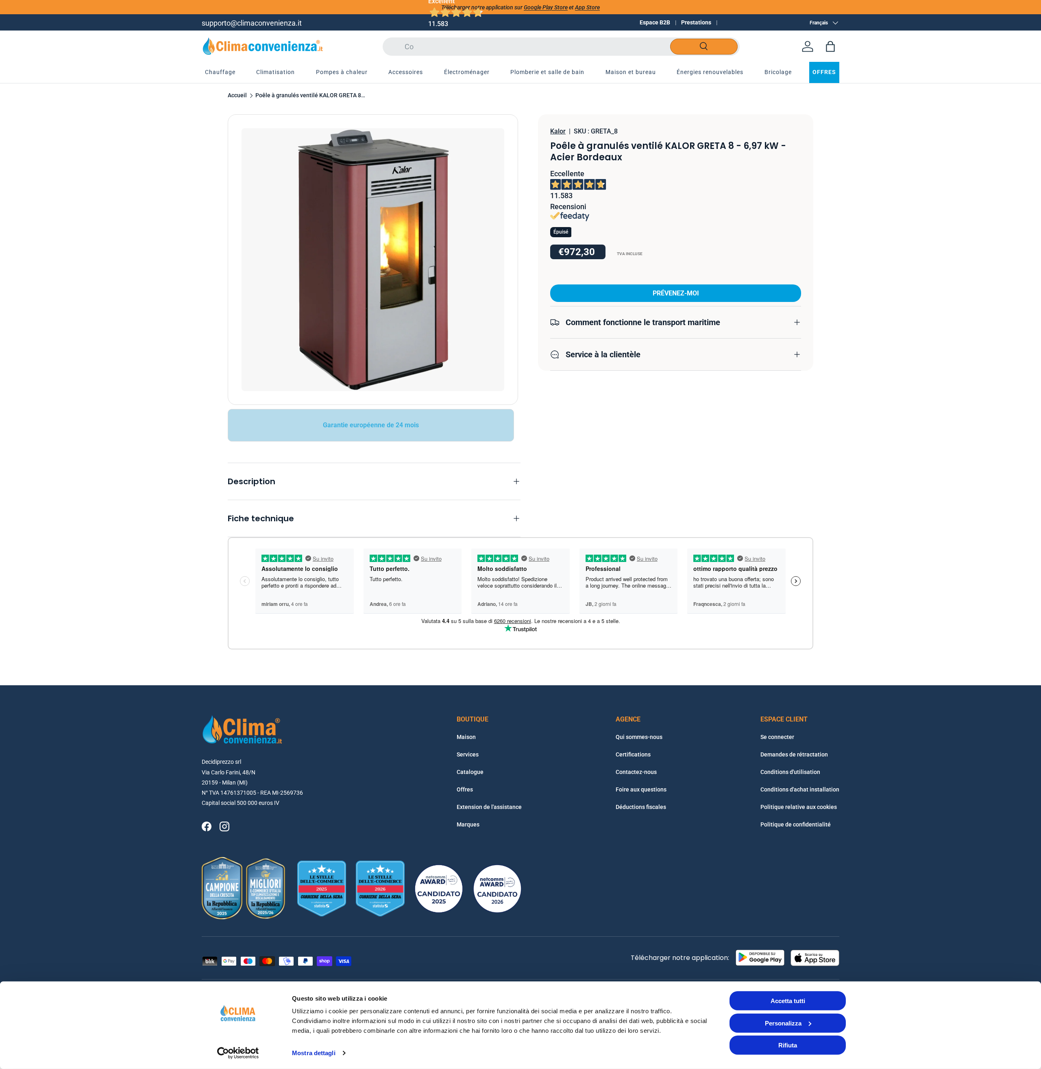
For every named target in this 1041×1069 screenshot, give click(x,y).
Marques (468, 824)
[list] (373, 259)
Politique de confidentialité (795, 824)
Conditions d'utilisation (790, 772)
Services (468, 754)
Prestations (696, 22)
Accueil (237, 95)
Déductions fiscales (641, 807)
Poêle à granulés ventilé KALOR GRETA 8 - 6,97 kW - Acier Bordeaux (310, 95)
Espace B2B (655, 22)
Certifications (633, 754)
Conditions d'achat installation (799, 789)
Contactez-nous (636, 772)
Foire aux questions (641, 789)
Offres (465, 789)
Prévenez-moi (676, 293)
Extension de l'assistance (489, 807)
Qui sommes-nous (639, 737)
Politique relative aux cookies (798, 807)
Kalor (558, 131)
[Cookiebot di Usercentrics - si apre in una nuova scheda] (238, 1053)
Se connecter (777, 737)
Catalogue (470, 772)
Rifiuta (787, 1045)
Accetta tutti (788, 1000)
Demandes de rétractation (794, 754)
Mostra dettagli (313, 1052)
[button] (830, 46)
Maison (466, 737)
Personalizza (783, 1022)
